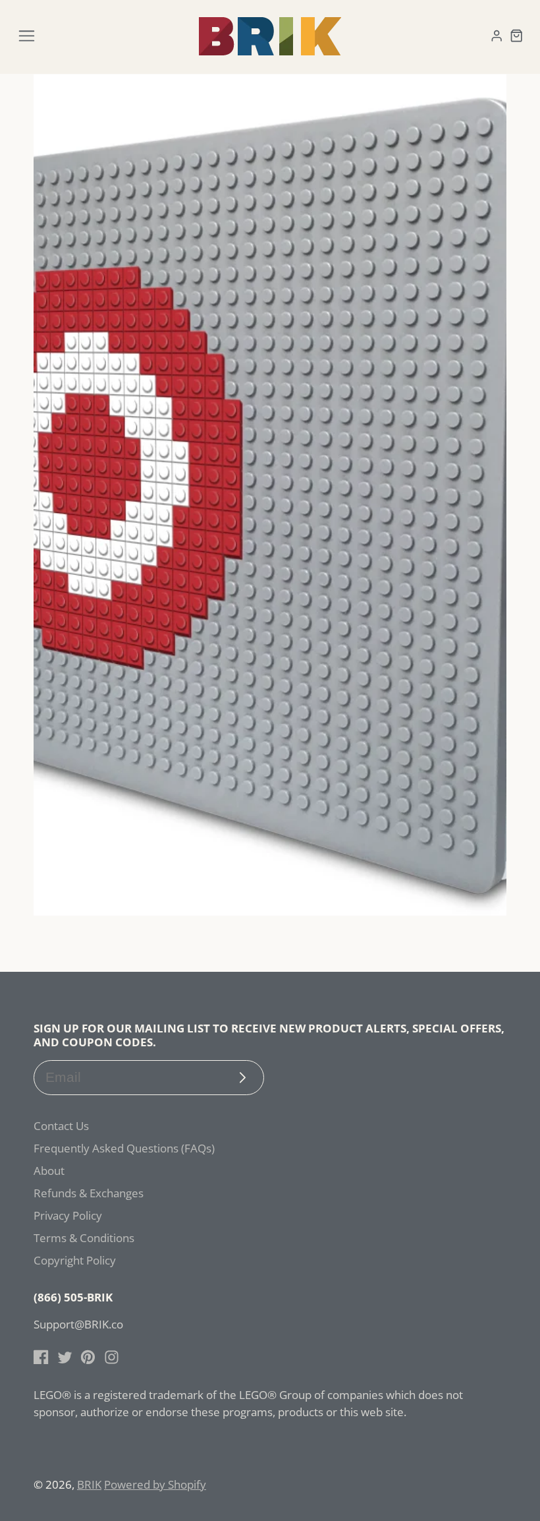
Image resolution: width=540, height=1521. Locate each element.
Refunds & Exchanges (89, 1193)
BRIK (89, 1484)
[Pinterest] (87, 1357)
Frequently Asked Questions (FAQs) (124, 1148)
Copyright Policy (75, 1260)
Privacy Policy (68, 1215)
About (49, 1170)
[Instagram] (111, 1357)
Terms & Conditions (84, 1237)
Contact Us (61, 1125)
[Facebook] (41, 1357)
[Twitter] (64, 1357)
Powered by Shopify (155, 1484)
